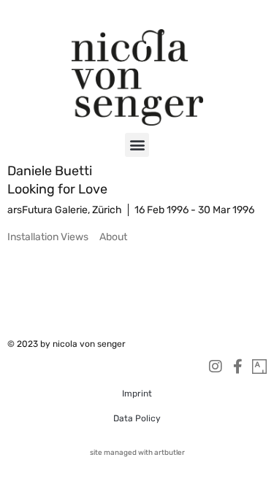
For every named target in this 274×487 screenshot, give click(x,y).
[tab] (47, 237)
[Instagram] (215, 366)
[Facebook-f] (237, 366)
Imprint (137, 393)
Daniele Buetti (49, 171)
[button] (137, 145)
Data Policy (137, 418)
